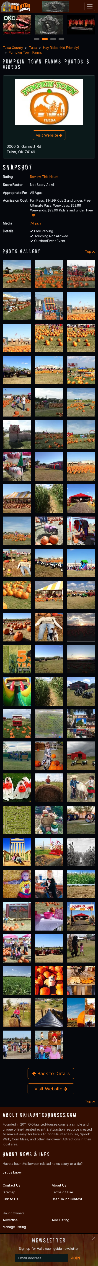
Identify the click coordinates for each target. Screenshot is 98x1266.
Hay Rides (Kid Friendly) (61, 48)
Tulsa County (13, 48)
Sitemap (9, 1192)
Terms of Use (62, 1192)
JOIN (75, 1258)
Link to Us (10, 1199)
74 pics (35, 223)
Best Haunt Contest (67, 1199)
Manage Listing (14, 1227)
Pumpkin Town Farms (25, 52)
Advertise (10, 1220)
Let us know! (12, 1172)
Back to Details (53, 1073)
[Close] (93, 1238)
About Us (59, 1185)
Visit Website (47, 135)
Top (88, 251)
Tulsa (33, 48)
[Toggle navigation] (89, 6)
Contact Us (11, 1185)
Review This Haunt (44, 177)
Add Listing (60, 1220)
